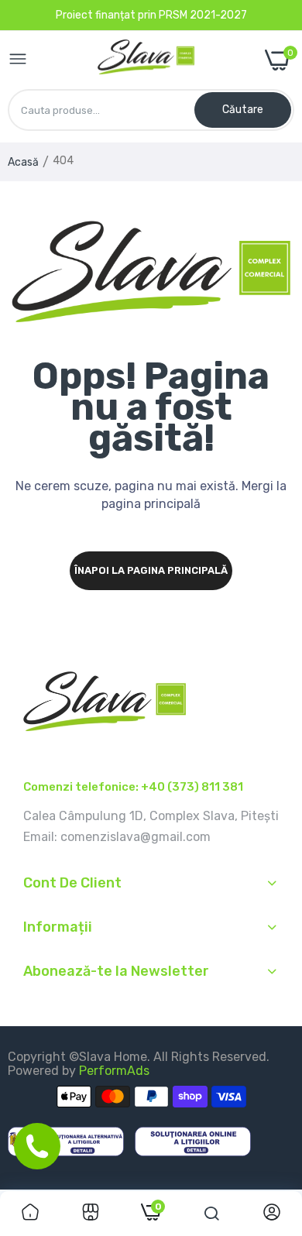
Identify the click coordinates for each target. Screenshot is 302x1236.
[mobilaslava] (146, 60)
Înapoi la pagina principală (151, 570)
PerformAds (114, 1070)
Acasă (23, 162)
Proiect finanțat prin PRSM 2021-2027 (151, 15)
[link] (30, 1213)
